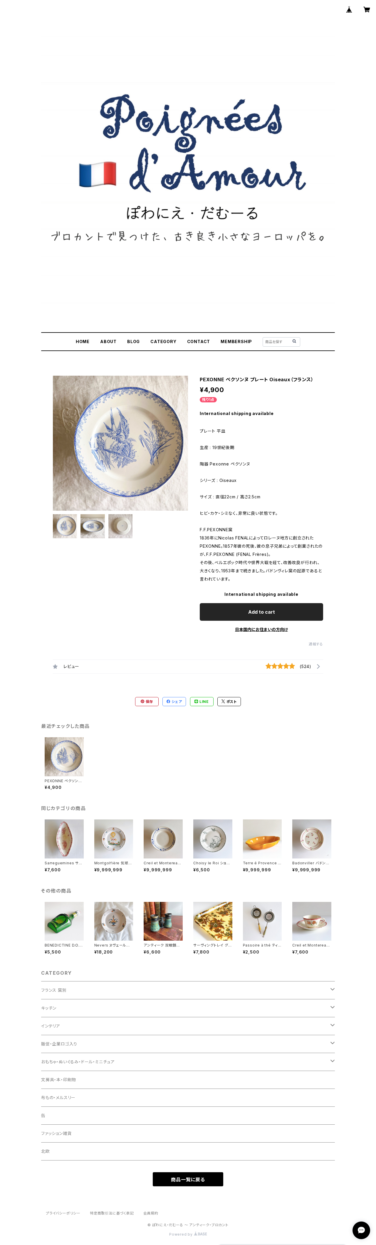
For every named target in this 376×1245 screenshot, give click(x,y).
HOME (83, 341)
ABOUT (108, 341)
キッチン (48, 1008)
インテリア (50, 1025)
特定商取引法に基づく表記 (112, 1213)
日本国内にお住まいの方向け (261, 629)
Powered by (181, 1234)
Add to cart (261, 612)
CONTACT (198, 341)
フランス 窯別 (54, 990)
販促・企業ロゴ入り (59, 1043)
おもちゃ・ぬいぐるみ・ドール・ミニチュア (78, 1061)
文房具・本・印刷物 (58, 1079)
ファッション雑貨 (56, 1133)
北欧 (45, 1151)
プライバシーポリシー (63, 1213)
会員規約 (150, 1213)
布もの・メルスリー (58, 1097)
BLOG (133, 341)
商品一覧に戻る (188, 1179)
